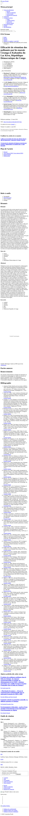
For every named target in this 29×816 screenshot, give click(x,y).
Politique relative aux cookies (10, 810)
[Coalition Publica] (5, 805)
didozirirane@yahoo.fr (9, 77)
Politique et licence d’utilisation (11, 811)
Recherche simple (5, 29)
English (5, 25)
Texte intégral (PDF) (8, 153)
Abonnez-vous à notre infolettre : (9, 772)
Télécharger (3, 365)
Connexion (6, 16)
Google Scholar (7, 391)
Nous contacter (7, 783)
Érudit (8, 19)
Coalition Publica (11, 20)
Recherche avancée (8, 24)
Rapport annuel (10, 23)
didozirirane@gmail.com (20, 77)
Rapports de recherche (12, 15)
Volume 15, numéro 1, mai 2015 (11, 41)
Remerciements (7, 154)
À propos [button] (6, 17)
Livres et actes (10, 14)
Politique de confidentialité (10, 809)
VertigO (5, 39)
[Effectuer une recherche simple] (15, 31)
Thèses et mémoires (11, 12)
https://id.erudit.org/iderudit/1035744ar (13, 122)
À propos (10, 17)
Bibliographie (7, 156)
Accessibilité (7, 780)
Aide (5, 779)
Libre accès (9, 21)
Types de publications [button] (9, 10)
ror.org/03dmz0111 (14, 86)
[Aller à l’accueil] (4, 1)
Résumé (5, 152)
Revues (8, 11)
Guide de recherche (8, 781)
